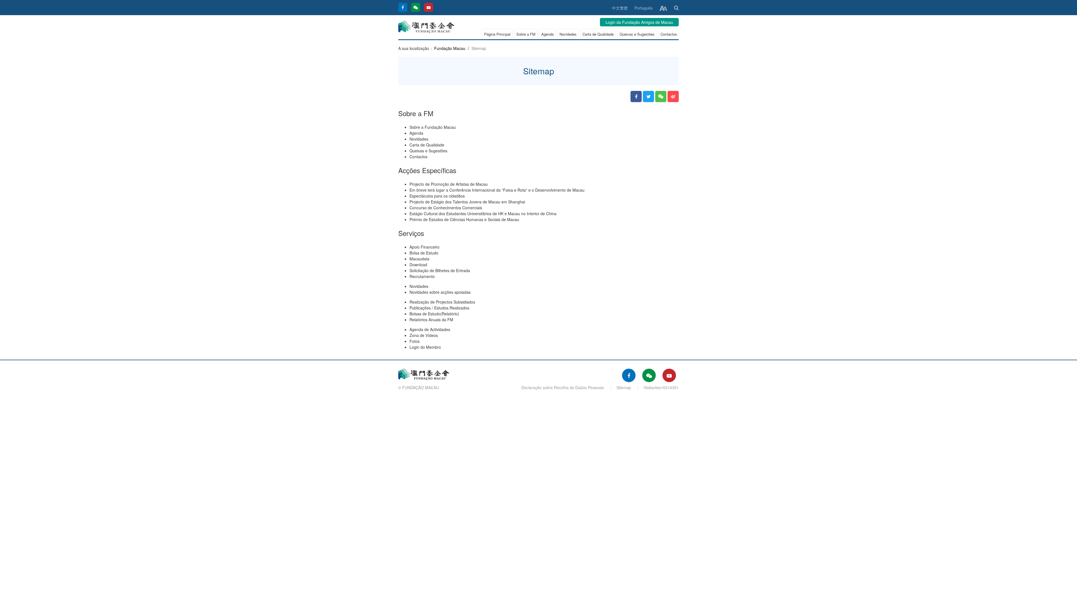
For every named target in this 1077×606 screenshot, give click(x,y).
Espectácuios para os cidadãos (437, 196)
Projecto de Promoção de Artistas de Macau (448, 184)
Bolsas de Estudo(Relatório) (434, 313)
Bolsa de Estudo (423, 253)
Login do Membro (425, 347)
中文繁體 (620, 8)
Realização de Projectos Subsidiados (442, 302)
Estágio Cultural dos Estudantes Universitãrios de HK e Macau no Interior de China (482, 213)
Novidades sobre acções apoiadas (440, 292)
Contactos (669, 34)
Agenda (547, 34)
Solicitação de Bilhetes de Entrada (439, 270)
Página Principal (497, 34)
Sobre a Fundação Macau (432, 127)
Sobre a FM (525, 34)
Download (418, 264)
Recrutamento (422, 276)
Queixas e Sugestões (637, 34)
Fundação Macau (449, 48)
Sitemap (623, 387)
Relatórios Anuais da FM (431, 319)
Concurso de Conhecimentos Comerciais (445, 207)
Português (643, 8)
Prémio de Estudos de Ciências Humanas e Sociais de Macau (464, 219)
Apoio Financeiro (424, 247)
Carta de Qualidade (598, 34)
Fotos (414, 341)
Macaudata (419, 258)
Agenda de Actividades (429, 329)
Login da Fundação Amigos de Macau (639, 22)
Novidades (568, 34)
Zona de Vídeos (423, 335)
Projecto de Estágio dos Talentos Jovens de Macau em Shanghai (467, 202)
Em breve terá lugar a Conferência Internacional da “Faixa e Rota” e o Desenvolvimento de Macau (496, 190)
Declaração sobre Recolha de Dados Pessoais (562, 387)
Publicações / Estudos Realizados (439, 308)
